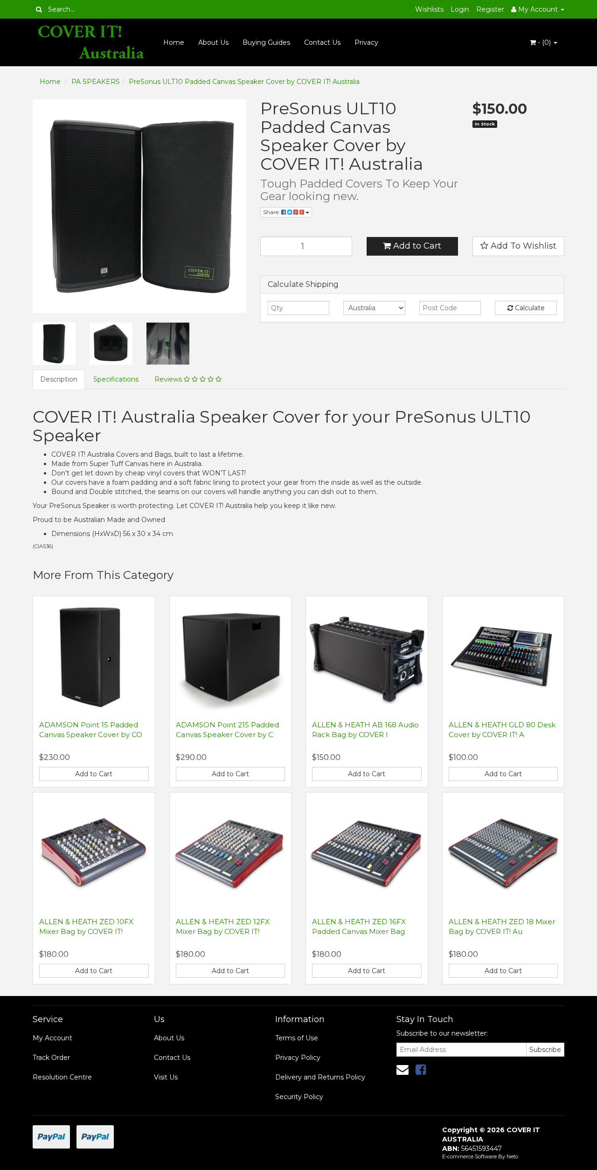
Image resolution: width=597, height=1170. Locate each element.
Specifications (116, 379)
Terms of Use (296, 1038)
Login (460, 9)
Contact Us (322, 42)
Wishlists (429, 9)
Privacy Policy (297, 1057)
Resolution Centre (62, 1077)
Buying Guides (266, 42)
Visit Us (166, 1077)
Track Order (51, 1057)
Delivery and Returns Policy (320, 1077)
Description (58, 379)
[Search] (39, 9)
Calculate (529, 308)
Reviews (169, 379)
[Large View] (54, 343)
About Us (213, 42)
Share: (272, 212)
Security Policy (299, 1097)
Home (173, 42)
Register (490, 9)
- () (544, 42)
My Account (52, 1038)
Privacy (366, 42)
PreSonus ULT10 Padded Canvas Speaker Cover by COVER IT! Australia (244, 81)
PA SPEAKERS (95, 81)
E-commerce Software (469, 1156)
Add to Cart (416, 246)
